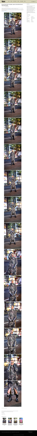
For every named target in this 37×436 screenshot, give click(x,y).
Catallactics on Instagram (5, 11)
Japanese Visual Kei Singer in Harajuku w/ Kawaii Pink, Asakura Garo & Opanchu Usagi (21, 424)
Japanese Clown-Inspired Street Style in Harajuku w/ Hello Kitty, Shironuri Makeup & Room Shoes (10, 424)
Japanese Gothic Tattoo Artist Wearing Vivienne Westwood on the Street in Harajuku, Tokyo (15, 424)
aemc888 (8, 9)
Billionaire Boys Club (33, 17)
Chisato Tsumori (28, 18)
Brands (18, 1)
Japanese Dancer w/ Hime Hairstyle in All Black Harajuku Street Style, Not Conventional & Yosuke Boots (31, 13)
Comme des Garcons (33, 18)
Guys (3, 412)
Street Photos (15, 1)
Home (9, 1)
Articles (11, 1)
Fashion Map (21, 1)
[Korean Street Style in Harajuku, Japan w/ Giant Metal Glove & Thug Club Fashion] (4, 420)
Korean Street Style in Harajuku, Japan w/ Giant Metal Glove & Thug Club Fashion (4, 424)
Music (25, 1)
